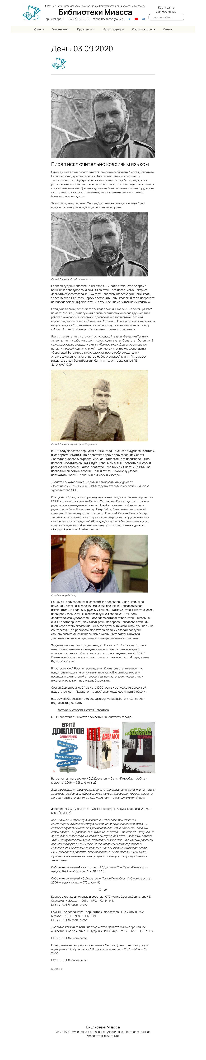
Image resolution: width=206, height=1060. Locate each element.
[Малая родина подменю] (123, 29)
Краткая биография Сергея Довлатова (83, 710)
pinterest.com (85, 279)
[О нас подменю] (43, 29)
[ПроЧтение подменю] (93, 29)
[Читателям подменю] (68, 29)
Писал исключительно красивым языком (100, 164)
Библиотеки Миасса (95, 12)
